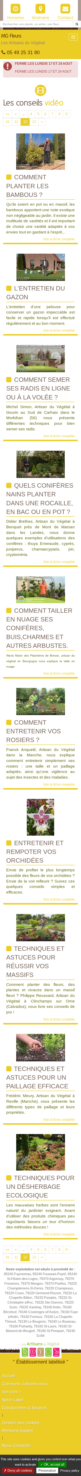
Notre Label (12, 1400)
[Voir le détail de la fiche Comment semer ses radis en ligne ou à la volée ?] (40, 358)
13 (34, 121)
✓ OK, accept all (52, 1464)
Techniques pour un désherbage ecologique (40, 1186)
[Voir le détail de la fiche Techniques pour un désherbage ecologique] (40, 1152)
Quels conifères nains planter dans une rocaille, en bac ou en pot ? (39, 498)
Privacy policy (69, 1470)
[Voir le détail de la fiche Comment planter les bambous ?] (40, 151)
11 (16, 121)
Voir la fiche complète (59, 239)
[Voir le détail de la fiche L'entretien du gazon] (40, 267)
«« (8, 114)
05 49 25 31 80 (22, 52)
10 (7, 121)
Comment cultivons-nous (25, 1384)
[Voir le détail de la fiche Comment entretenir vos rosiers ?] (40, 701)
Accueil (8, 1375)
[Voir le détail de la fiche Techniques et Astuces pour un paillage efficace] (40, 1047)
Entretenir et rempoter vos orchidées (35, 852)
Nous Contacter (16, 1445)
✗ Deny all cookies (18, 1470)
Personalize (47, 1470)
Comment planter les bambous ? (27, 186)
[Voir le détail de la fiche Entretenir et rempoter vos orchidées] (40, 817)
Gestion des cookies (20, 1422)
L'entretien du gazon (35, 292)
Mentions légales (17, 1430)
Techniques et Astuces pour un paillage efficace (37, 1077)
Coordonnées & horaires (24, 1407)
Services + (12, 1391)
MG (23, 39)
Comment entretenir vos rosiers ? (33, 731)
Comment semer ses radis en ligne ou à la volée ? (38, 388)
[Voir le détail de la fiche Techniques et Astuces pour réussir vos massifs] (40, 927)
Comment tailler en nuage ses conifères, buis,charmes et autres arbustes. (39, 628)
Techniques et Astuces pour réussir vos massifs (35, 961)
